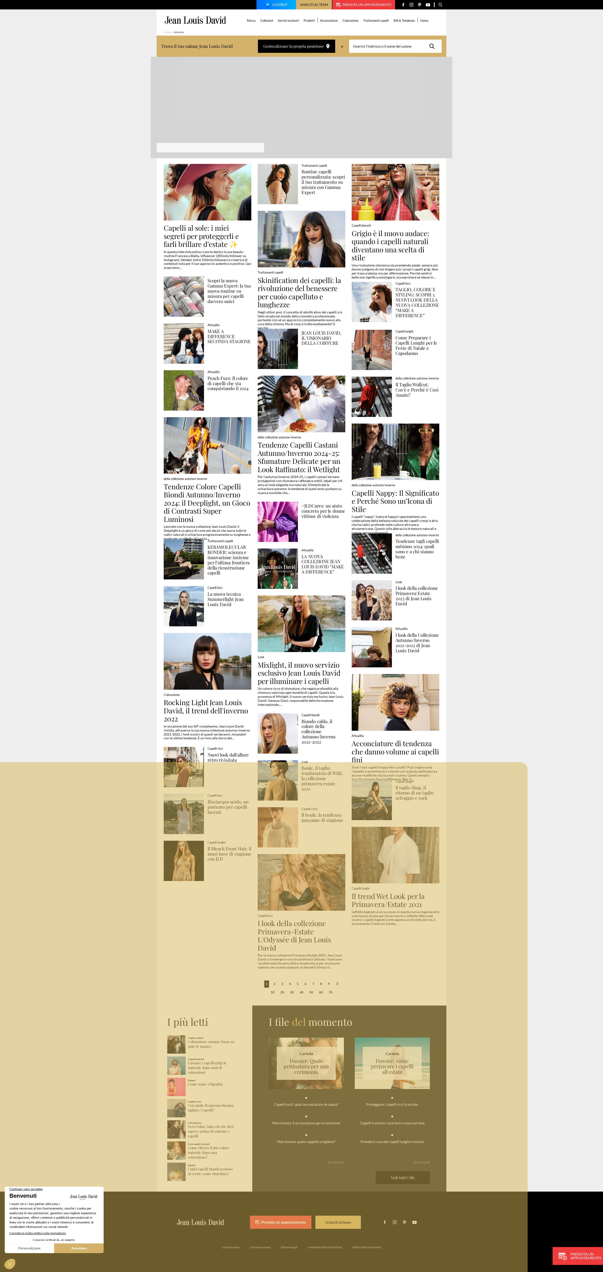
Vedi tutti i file (403, 1177)
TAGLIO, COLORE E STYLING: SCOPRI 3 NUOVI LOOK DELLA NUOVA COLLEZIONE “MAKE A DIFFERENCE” (417, 302)
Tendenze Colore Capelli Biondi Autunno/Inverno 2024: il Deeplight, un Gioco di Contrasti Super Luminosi (207, 502)
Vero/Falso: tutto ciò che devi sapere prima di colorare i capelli (211, 1131)
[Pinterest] (420, 5)
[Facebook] (403, 5)
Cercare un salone (260, 1247)
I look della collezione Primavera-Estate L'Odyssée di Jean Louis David (294, 935)
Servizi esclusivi (288, 20)
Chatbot (279, 5)
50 (311, 992)
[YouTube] (428, 5)
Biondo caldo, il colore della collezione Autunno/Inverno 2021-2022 (318, 731)
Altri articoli (335, 1162)
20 (282, 992)
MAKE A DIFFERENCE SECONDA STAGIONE (229, 336)
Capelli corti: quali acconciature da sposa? (306, 1104)
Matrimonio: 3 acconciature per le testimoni (306, 1123)
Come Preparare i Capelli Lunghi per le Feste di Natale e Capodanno (416, 345)
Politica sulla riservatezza (366, 1247)
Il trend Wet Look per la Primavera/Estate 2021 (388, 900)
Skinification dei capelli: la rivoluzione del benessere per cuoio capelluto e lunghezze (299, 292)
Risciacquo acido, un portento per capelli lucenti (228, 807)
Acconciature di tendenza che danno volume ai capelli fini (395, 751)
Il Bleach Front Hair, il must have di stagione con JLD (229, 854)
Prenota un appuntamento (366, 5)
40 (301, 992)
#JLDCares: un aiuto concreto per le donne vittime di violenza (323, 511)
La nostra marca (231, 1247)
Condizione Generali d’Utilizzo (325, 1247)
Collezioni (266, 20)
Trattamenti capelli (376, 20)
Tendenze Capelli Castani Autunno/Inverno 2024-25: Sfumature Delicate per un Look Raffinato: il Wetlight (299, 457)
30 (292, 992)
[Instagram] (411, 5)
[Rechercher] (433, 46)
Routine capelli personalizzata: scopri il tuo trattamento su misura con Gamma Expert (323, 182)
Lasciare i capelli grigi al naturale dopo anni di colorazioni (207, 1068)
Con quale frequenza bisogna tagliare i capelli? (211, 1107)
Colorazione (350, 20)
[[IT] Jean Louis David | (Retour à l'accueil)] (195, 20)
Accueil (168, 32)
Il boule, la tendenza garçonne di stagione (322, 817)
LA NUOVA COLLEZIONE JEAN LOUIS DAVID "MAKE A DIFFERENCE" (323, 564)
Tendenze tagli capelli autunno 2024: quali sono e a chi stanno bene (417, 549)
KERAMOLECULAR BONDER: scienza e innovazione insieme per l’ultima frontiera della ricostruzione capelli (228, 560)
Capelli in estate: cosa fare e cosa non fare (392, 1123)
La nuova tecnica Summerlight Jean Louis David (226, 599)
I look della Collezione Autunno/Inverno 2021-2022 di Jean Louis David (417, 642)
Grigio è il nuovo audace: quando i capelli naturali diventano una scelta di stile (390, 245)
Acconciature (329, 20)
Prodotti (309, 20)
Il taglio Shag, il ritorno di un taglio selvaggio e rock (414, 793)
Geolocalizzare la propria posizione (293, 46)
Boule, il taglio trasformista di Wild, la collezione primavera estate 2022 (322, 778)
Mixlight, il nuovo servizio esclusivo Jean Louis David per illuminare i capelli (299, 673)
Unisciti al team (314, 5)
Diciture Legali (289, 1247)
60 (321, 992)
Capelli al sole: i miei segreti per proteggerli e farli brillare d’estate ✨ (201, 236)
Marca (251, 20)
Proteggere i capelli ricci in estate (392, 1104)
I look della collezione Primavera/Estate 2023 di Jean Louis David (416, 596)
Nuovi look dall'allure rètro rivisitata (228, 757)
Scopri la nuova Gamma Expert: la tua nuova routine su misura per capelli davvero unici (229, 291)
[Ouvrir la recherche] (440, 4)
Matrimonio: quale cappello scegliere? (306, 1141)
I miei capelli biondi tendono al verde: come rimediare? (210, 1171)
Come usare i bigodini (205, 1084)
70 (330, 992)
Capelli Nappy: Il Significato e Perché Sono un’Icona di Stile (395, 501)
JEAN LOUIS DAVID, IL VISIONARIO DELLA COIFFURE (321, 338)
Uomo (424, 20)
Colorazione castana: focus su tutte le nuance (211, 1044)
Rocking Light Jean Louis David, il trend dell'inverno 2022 (206, 710)
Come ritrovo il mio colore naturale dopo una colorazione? (208, 1153)
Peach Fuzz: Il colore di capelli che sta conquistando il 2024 (228, 383)
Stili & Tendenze (404, 20)
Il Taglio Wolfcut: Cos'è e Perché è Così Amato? (417, 390)
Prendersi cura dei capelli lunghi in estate (392, 1141)
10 (272, 992)
